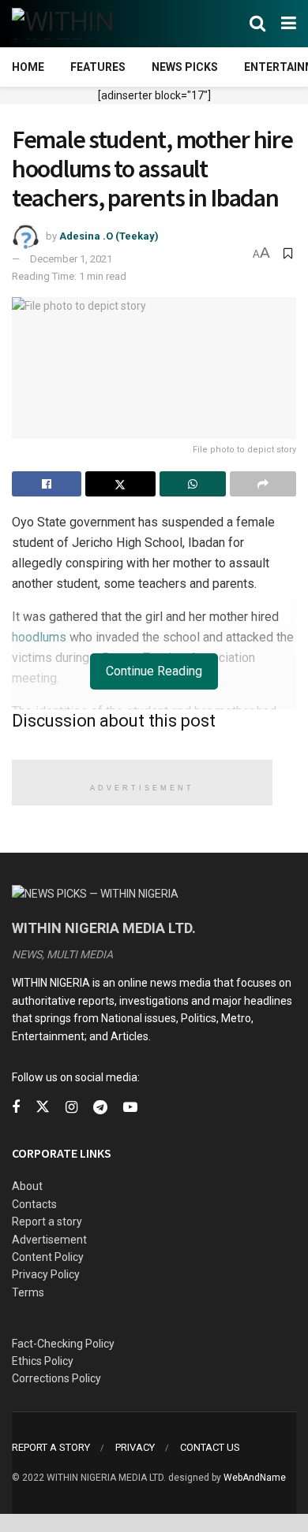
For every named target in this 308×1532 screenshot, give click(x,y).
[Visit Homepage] (89, 23)
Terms (28, 1292)
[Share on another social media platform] (263, 483)
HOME (28, 67)
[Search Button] (257, 23)
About (27, 1186)
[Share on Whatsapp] (193, 483)
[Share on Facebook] (46, 483)
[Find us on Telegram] (100, 1108)
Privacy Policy (46, 1274)
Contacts (34, 1204)
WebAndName (254, 1477)
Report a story (47, 1221)
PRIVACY (135, 1447)
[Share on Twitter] (120, 483)
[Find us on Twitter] (43, 1107)
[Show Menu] (288, 23)
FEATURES (98, 67)
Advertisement (49, 1239)
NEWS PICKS (185, 67)
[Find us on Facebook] (16, 1108)
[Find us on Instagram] (71, 1108)
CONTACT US (210, 1447)
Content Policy (48, 1257)
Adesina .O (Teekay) (109, 236)
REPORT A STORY (51, 1447)
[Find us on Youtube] (130, 1108)
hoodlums (39, 637)
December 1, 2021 (71, 259)
